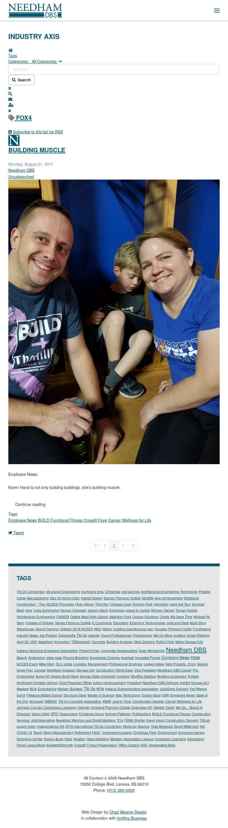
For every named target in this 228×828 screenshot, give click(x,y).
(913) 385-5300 (121, 790)
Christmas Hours (91, 713)
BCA (33, 688)
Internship (160, 604)
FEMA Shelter (134, 720)
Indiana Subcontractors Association (131, 688)
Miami (107, 628)
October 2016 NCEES (76, 628)
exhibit (185, 682)
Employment (167, 732)
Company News (175, 657)
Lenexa (40, 670)
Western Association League (131, 738)
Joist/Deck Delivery (174, 688)
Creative (123, 676)
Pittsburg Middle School (44, 695)
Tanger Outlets (186, 610)
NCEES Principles (60, 604)
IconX (21, 695)
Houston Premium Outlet (173, 628)
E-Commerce (102, 622)
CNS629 (62, 616)
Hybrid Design (92, 598)
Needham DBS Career (174, 670)
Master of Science (101, 695)
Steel (68, 738)
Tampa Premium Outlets (73, 622)
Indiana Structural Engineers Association (47, 650)
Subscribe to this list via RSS (38, 131)
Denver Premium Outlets (122, 598)
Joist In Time (121, 701)
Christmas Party (145, 732)
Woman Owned (162, 610)
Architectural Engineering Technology (169, 591)
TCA (120, 720)
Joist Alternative (43, 720)
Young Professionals (116, 635)
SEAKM (147, 598)
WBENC (51, 701)
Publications (141, 713)
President (134, 682)
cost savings (130, 591)
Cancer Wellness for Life (129, 520)
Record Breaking (76, 657)
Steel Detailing (98, 738)
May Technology (128, 695)
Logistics (80, 664)
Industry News (27, 635)
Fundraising (202, 628)
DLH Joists (64, 664)
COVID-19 (24, 732)
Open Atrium (84, 604)
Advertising (195, 738)
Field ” (96, 732)
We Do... (182, 707)
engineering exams (117, 732)
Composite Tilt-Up (72, 635)
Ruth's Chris (165, 641)
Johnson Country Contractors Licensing (46, 707)
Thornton (102, 604)
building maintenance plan (133, 628)
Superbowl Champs (105, 657)
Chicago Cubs (121, 604)
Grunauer (36, 701)
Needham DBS (21, 170)
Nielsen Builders (70, 688)
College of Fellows (40, 622)
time (29, 610)
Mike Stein (47, 664)
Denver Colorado (73, 610)
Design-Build (53, 738)
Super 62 (42, 676)
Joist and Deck (178, 622)
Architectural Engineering (36, 616)
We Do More (162, 635)
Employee (117, 610)
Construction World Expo (114, 670)
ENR (165, 695)
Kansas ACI (200, 682)
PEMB (195, 657)
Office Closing (128, 745)
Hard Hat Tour (180, 604)
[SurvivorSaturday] (114, 321)
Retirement (82, 732)
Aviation (79, 738)
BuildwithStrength (59, 745)
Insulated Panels (147, 657)
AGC (144, 745)
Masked (23, 688)
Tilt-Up (89, 688)
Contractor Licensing (170, 738)
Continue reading (30, 504)
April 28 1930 (27, 641)
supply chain (26, 726)
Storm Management (58, 732)
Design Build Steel (65, 676)
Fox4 (102, 520)
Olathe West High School (89, 616)
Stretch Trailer (164, 707)
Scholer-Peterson (118, 713)
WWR (107, 701)
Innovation (62, 641)
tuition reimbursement (109, 682)
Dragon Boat (151, 695)
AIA (202, 726)
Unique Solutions (145, 616)
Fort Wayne (198, 688)
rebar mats (54, 657)
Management (98, 664)
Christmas (112, 591)
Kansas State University (98, 676)
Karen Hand (155, 720)
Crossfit (90, 520)
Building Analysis (119, 641)
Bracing (144, 726)
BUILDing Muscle (36, 149)
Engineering (47, 688)
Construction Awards (148, 701)
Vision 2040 (40, 713)
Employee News (22, 520)
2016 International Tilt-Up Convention (93, 726)
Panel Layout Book (31, 745)
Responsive (69, 713)
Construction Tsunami (182, 720)
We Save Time (181, 616)
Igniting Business (132, 818)
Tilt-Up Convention (31, 591)
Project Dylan (89, 650)
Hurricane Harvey (191, 732)
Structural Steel (74, 695)
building (180, 635)
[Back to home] (35, 10)
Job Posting (48, 635)
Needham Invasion (61, 670)
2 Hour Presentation (102, 745)
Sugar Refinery (198, 635)
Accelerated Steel (162, 745)
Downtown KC (142, 707)
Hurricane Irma (92, 591)
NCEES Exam (27, 664)
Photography (142, 635)
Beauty (22, 657)
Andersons (36, 657)
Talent (37, 732)
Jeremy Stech (98, 610)
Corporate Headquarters (119, 650)
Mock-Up (130, 726)
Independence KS (50, 726)
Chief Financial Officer (75, 682)
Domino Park (142, 604)
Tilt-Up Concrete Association (79, 701)
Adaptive (116, 616)
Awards (94, 635)
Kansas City (85, 670)
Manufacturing (38, 598)
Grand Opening (47, 628)
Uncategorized (21, 176)
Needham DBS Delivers (161, 682)
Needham (45, 641)
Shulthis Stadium (143, 676)
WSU (98, 628)
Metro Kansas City (189, 641)
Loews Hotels (154, 664)
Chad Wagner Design (128, 812)
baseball (127, 657)
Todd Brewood (162, 726)
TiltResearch (80, 641)
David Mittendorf (186, 726)
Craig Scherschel (46, 610)
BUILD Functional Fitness (60, 520)
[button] (217, 10)
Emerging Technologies (147, 622)
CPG (54, 713)
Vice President (145, 670)
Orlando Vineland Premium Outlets (104, 707)
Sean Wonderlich (152, 650)
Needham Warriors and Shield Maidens (86, 720)
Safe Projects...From (180, 664)
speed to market (138, 610)
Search (23, 79)
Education (120, 622)
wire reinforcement (169, 598)
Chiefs (164, 616)
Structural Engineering (63, 591)
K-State (193, 676)
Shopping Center (30, 738)
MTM (100, 688)
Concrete (98, 641)
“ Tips (41, 604)
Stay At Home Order (65, 598)
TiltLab (205, 720)
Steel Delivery (144, 641)
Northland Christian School (37, 682)
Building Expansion (172, 676)
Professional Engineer (126, 664)
